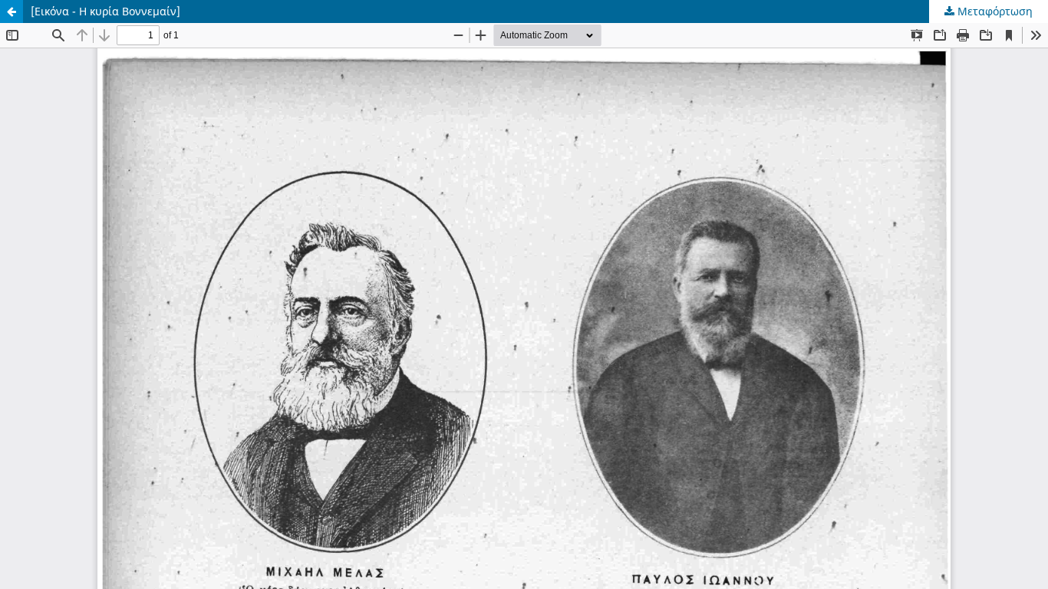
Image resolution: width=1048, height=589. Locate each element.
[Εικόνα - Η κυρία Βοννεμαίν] (105, 11)
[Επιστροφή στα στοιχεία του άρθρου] (11, 11)
